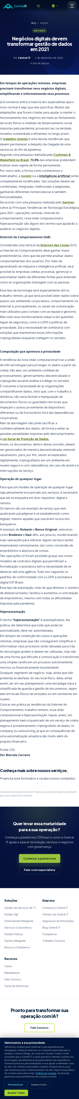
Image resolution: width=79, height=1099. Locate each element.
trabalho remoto (15, 139)
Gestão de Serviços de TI (20, 907)
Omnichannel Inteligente (18, 921)
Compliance (49, 934)
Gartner (68, 202)
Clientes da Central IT (55, 914)
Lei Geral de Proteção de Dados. (25, 439)
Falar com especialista (39, 869)
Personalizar (15, 1084)
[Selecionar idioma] (54, 6)
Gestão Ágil (11, 914)
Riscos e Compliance (17, 947)
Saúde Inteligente (15, 940)
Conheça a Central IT (55, 907)
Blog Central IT (51, 927)
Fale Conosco (12, 979)
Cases (8, 966)
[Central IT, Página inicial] (15, 6)
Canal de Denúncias (16, 986)
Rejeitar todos (39, 1084)
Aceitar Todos (16, 1092)
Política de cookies (46, 1073)
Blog (33, 23)
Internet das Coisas (54, 245)
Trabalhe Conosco (53, 940)
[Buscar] (38, 6)
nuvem (26, 176)
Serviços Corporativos (18, 927)
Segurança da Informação (58, 921)
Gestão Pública (13, 934)
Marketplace (12, 972)
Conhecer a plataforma (39, 858)
